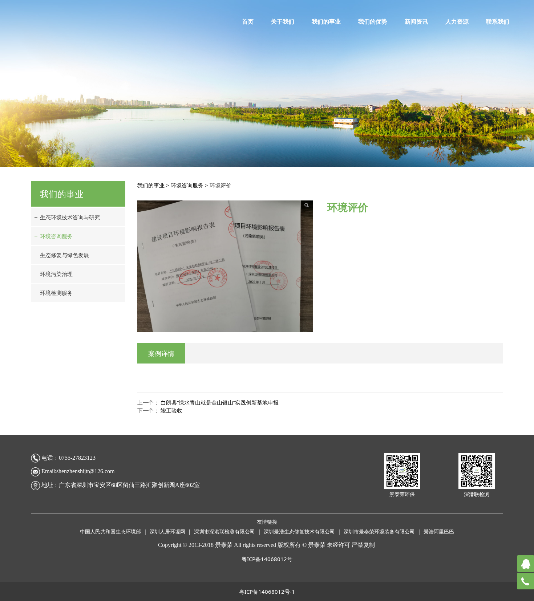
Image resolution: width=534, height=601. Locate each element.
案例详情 (161, 353)
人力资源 (457, 22)
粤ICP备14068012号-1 (267, 591)
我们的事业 (326, 22)
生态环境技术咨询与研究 (70, 217)
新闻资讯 (416, 22)
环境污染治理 (56, 273)
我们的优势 (372, 22)
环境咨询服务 (56, 236)
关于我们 (282, 22)
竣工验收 (171, 410)
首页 (248, 22)
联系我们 (497, 22)
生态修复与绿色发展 (64, 255)
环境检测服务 (56, 292)
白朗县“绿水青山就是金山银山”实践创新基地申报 (220, 402)
